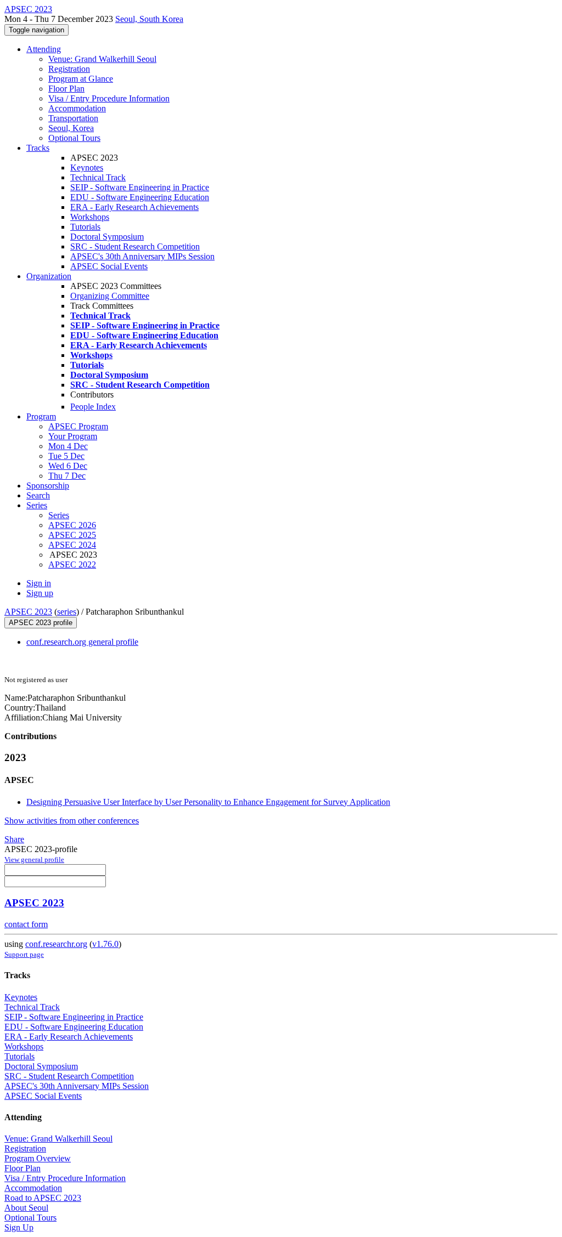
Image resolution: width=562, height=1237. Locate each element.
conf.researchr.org (56, 944)
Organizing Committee (109, 295)
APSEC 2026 (72, 525)
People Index (93, 406)
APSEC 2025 (72, 535)
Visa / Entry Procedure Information (109, 98)
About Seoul (26, 1207)
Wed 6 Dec (67, 465)
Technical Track (98, 177)
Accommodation (77, 108)
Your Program (72, 436)
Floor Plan (66, 88)
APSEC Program (78, 426)
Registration (69, 68)
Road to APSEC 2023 (42, 1197)
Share (14, 839)
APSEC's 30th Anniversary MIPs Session (142, 256)
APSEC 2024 (72, 544)
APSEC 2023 (28, 611)
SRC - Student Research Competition (135, 246)
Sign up (39, 593)
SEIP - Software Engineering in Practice (139, 187)
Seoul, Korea (71, 128)
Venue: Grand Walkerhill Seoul (102, 59)
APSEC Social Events (109, 266)
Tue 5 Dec (66, 456)
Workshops (89, 217)
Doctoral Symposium (107, 236)
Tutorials (85, 226)
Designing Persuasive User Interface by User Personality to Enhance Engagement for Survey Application (208, 802)
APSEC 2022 (72, 564)
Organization (48, 276)
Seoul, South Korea (149, 19)
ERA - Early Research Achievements (134, 207)
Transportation (73, 118)
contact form (26, 924)
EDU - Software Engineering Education (139, 197)
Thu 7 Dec (67, 475)
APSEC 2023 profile (40, 622)
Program (41, 416)
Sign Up (18, 1227)
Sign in (38, 583)
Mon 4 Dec (68, 446)
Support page (24, 954)
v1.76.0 (105, 944)
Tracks (37, 147)
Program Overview (37, 1158)
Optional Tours (74, 138)
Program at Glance (80, 78)
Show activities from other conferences (71, 820)
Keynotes (86, 167)
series (66, 611)
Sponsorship (47, 485)
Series (58, 515)
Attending (43, 49)
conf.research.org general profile (82, 641)
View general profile (34, 859)
